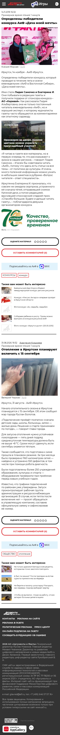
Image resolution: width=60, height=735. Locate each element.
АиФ (22, 67)
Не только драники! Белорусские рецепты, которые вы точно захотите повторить (33, 568)
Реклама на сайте (28, 618)
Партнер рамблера (27, 720)
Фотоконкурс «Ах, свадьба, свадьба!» (31, 307)
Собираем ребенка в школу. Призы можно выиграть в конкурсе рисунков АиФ (33, 317)
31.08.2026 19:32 (9, 343)
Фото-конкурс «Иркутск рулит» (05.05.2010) (33, 326)
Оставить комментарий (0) (30, 252)
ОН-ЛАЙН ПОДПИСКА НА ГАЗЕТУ (20, 631)
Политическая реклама (17, 627)
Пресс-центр (42, 627)
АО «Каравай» (13, 230)
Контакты (8, 618)
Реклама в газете (13, 622)
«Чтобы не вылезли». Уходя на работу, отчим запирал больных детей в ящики (34, 596)
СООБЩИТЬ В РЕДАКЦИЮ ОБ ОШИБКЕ (24, 635)
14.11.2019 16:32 (8, 12)
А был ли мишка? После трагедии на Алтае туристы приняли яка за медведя (33, 577)
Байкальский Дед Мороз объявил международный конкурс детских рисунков (34, 289)
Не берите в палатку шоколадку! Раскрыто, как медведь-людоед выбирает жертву (33, 586)
